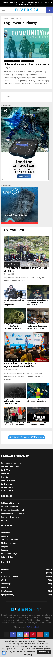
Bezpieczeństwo (8, 487)
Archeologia (6, 584)
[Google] (40, 634)
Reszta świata (6, 591)
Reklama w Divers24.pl (10, 503)
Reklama (5, 2)
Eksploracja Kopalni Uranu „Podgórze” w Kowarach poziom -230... (37, 302)
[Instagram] (26, 634)
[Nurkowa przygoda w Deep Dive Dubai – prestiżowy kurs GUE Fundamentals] (38, 390)
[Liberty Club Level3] (19, 223)
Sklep (24, 2)
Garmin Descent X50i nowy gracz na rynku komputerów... (14, 302)
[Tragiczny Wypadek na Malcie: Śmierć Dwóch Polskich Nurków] (15, 390)
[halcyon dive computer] (25, 180)
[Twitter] (20, 634)
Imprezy (4, 550)
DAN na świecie (7, 484)
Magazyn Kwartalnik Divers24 (40, 2)
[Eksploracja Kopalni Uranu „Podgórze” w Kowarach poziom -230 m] (38, 292)
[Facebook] (13, 634)
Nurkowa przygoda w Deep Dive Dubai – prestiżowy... (38, 400)
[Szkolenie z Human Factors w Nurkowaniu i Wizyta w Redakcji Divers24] (38, 414)
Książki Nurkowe (8, 557)
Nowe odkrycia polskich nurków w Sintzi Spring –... (26, 269)
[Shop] (14, 4)
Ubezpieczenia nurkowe (10, 466)
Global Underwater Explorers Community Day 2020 (26, 66)
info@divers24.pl (32, 627)
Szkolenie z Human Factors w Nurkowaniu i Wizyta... (38, 423)
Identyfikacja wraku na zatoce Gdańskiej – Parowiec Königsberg (13, 326)
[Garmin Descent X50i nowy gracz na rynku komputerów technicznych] (15, 292)
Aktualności (7, 61)
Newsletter (15, 2)
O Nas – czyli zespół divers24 (13, 510)
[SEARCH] (46, 96)
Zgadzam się (44, 652)
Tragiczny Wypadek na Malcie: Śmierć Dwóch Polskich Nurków (13, 401)
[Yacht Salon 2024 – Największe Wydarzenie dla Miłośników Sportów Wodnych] (26, 347)
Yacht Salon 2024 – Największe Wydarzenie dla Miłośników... (20, 365)
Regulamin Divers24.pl (10, 517)
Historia (4, 477)
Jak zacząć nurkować (9, 540)
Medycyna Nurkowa (9, 543)
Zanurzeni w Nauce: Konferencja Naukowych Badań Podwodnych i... (37, 326)
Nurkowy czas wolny (27, 61)
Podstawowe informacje (11, 463)
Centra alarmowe (8, 480)
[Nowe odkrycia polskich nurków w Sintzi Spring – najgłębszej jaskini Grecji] (26, 251)
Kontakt (4, 521)
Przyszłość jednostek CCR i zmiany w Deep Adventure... (15, 423)
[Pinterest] (33, 634)
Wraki (3, 580)
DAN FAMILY (6, 470)
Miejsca (4, 536)
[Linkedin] (46, 634)
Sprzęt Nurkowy (7, 595)
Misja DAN (5, 473)
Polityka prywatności (9, 507)
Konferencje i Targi (9, 554)
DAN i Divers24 (7, 491)
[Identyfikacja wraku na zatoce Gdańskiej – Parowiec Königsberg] (15, 315)
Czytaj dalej (27, 655)
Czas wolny (16, 61)
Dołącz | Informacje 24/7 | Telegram (28, 437)
